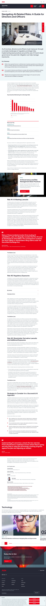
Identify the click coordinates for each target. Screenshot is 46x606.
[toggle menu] (43, 1)
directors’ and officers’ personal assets (24, 386)
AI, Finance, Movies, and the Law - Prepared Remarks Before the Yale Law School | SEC (19, 488)
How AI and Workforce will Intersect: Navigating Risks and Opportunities (19, 538)
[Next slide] (6, 543)
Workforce (23, 586)
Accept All (34, 603)
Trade (22, 580)
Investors (3, 584)
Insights (13, 584)
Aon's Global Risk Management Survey (24, 85)
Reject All (34, 601)
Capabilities (14, 580)
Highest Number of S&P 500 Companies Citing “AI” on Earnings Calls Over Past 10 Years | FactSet (20, 486)
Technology (5, 5)
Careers (3, 582)
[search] (41, 2)
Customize (34, 598)
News (3, 586)
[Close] (45, 601)
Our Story (3, 580)
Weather (22, 584)
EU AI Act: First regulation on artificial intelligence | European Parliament (17, 489)
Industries (13, 582)
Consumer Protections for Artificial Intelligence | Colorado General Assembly (17, 490)
